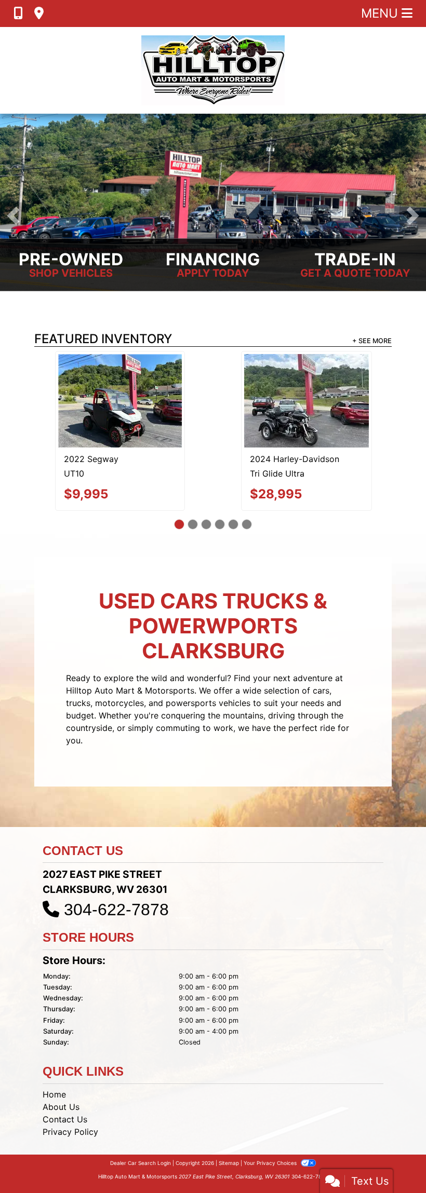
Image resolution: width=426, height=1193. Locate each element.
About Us (61, 1060)
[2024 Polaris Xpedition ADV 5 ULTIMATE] (306, 377)
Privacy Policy (70, 1085)
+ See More (372, 341)
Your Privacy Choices (271, 1117)
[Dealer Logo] (213, 70)
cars (321, 644)
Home (54, 1048)
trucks (78, 657)
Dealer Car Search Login (140, 1117)
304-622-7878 (116, 864)
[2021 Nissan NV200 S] (119, 377)
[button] (13, 215)
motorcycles (119, 657)
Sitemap (229, 1117)
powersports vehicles (208, 657)
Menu (381, 13)
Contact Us (65, 1073)
